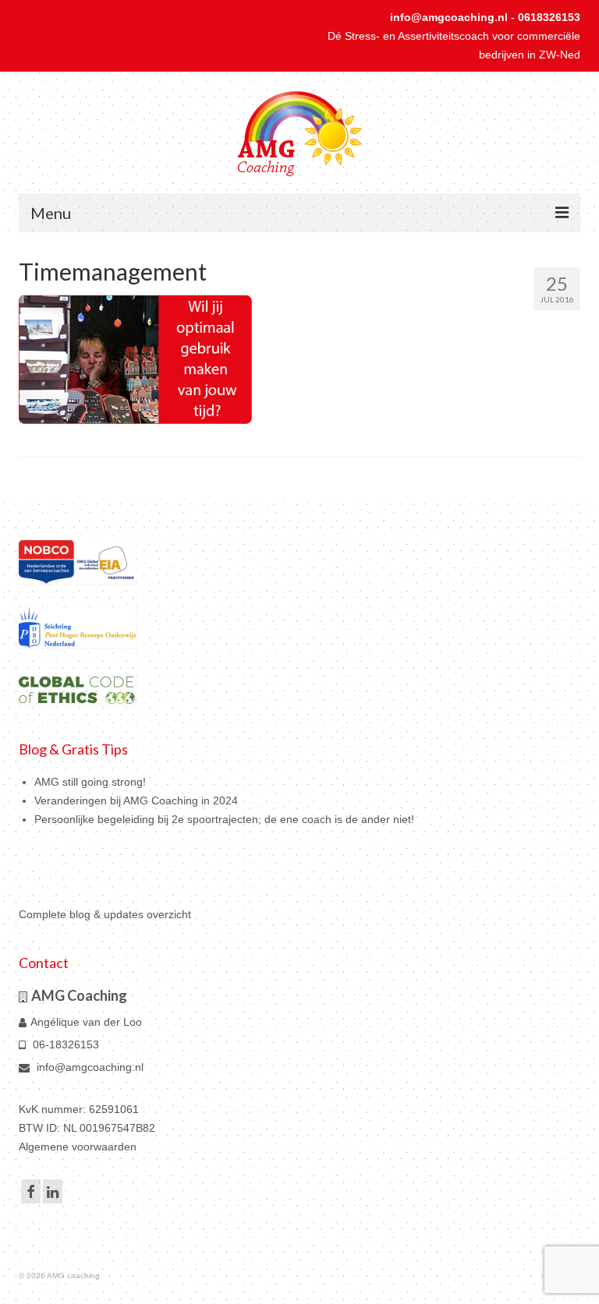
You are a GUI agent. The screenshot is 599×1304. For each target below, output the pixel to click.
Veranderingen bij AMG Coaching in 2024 (136, 800)
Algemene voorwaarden (77, 1146)
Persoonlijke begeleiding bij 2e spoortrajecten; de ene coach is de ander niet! (224, 819)
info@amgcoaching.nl (449, 17)
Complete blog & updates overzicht (105, 914)
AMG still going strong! (90, 782)
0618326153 (549, 17)
